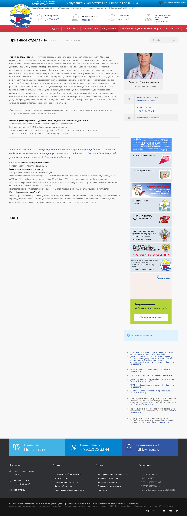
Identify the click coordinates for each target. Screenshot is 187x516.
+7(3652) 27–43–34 (146, 107)
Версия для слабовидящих (175, 2)
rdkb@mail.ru (147, 449)
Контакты (102, 490)
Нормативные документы (67, 482)
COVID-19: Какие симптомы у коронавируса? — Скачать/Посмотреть (152, 391)
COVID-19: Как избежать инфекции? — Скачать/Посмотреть (152, 386)
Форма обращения (63, 486)
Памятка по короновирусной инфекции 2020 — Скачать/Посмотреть (152, 380)
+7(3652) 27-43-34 (22, 480)
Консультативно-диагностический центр (139, 28)
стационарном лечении (144, 269)
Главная (53, 41)
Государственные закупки (110, 486)
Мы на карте (34, 449)
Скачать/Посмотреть (143, 404)
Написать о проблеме (151, 317)
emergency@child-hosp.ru (148, 117)
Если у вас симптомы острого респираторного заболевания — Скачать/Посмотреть (151, 353)
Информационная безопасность (113, 474)
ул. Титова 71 (52, 19)
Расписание (161, 21)
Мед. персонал (61, 478)
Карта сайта (151, 510)
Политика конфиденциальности (69, 490)
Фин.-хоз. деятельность (109, 482)
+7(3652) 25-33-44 (94, 449)
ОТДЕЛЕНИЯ (108, 28)
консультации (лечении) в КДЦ (143, 265)
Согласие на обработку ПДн (68, 474)
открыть (86, 19)
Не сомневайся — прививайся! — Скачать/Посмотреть (150, 370)
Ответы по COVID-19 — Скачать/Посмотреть (151, 375)
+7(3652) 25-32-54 (22, 483)
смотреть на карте (146, 100)
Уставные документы (108, 478)
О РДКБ (53, 28)
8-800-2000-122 (129, 8)
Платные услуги (172, 28)
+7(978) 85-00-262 (145, 110)
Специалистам (89, 28)
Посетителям (70, 28)
